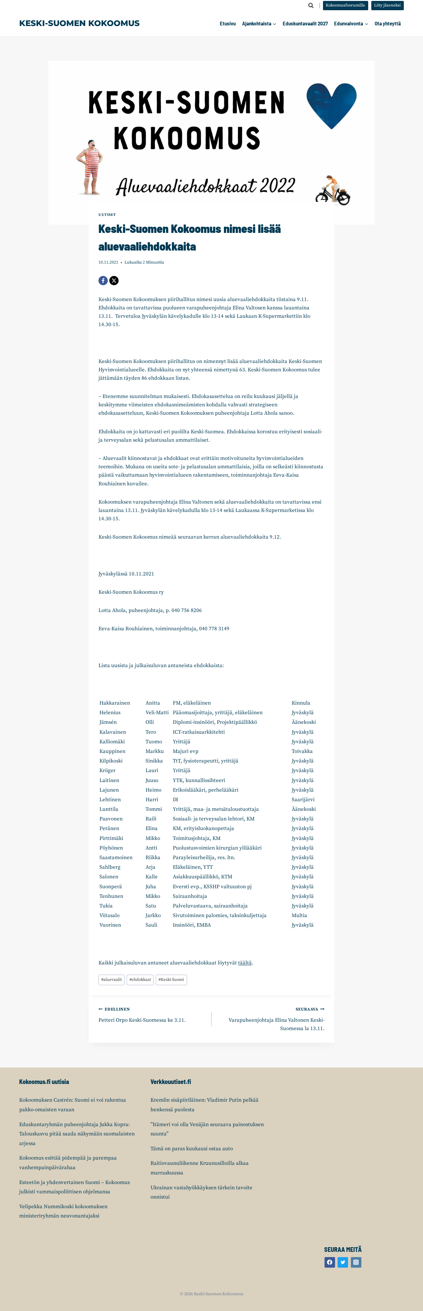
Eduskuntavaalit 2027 (305, 23)
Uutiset (107, 214)
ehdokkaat (140, 979)
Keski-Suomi (171, 979)
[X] (114, 280)
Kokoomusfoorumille (345, 5)
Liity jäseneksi (387, 5)
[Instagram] (356, 1262)
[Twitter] (343, 1262)
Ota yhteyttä (388, 23)
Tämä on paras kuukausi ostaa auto (191, 1148)
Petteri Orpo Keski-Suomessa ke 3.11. (142, 1015)
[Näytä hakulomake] (310, 5)
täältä (245, 962)
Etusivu (228, 23)
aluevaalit (111, 979)
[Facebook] (103, 280)
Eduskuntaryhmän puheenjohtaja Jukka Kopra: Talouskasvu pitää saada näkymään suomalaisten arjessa (77, 1134)
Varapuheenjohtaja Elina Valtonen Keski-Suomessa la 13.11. (277, 1019)
